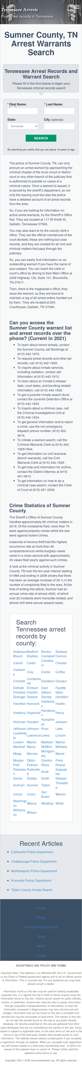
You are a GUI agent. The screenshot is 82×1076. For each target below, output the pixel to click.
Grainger (19, 697)
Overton (46, 760)
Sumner (32, 785)
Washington (19, 803)
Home (41, 908)
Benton (46, 651)
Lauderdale (20, 735)
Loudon (18, 742)
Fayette (61, 687)
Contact (41, 955)
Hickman (19, 722)
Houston (33, 722)
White (60, 803)
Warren (61, 794)
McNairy (61, 746)
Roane (60, 765)
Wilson (32, 812)
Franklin (32, 692)
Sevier (17, 778)
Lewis (45, 735)
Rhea (45, 765)
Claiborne (19, 671)
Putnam (32, 765)
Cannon (61, 656)
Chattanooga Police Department (34, 861)
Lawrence (34, 735)
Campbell (48, 656)
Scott (44, 771)
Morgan (18, 760)
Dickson (32, 687)
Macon (31, 742)
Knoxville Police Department (31, 880)
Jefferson (19, 728)
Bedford (32, 651)
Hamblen (62, 697)
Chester (61, 663)
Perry (59, 760)
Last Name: (53, 104)
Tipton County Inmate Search (31, 889)
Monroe (32, 753)
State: (11, 119)
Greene (32, 697)
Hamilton (19, 703)
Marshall (19, 746)
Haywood (33, 712)
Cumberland (34, 681)
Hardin (60, 703)
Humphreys (47, 721)
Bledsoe (61, 651)
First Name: (17, 104)
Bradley (32, 656)
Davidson (48, 681)
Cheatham (47, 662)
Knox (45, 728)
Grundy (46, 697)
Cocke (45, 672)
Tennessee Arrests (19, 9)
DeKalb (18, 687)
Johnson (33, 728)
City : (54, 119)
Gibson (46, 692)
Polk (16, 765)
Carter (31, 663)
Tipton (45, 785)
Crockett (19, 681)
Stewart (61, 778)
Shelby (32, 778)
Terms (41, 936)
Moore (60, 753)
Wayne (32, 803)
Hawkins (19, 712)
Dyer (44, 687)
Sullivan (19, 785)
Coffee (60, 672)
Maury (31, 746)
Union (31, 794)
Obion (31, 760)
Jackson (61, 722)
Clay (30, 672)
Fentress (19, 692)
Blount (17, 656)
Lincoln (61, 735)
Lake (59, 728)
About (41, 946)
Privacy (41, 917)
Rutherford (33, 771)
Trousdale (62, 785)
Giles (59, 692)
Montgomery (47, 753)
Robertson (19, 771)
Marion (60, 742)
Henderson (48, 712)
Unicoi (17, 794)
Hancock (33, 703)
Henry (60, 712)
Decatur (61, 681)
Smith (45, 778)
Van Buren (45, 794)
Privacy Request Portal (41, 927)
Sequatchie (61, 771)
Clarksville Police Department (32, 852)
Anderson (20, 651)
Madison (47, 742)
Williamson (19, 812)
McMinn (46, 746)
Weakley (47, 803)
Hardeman (47, 703)
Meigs (17, 753)
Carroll (18, 663)
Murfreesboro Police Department (34, 871)
